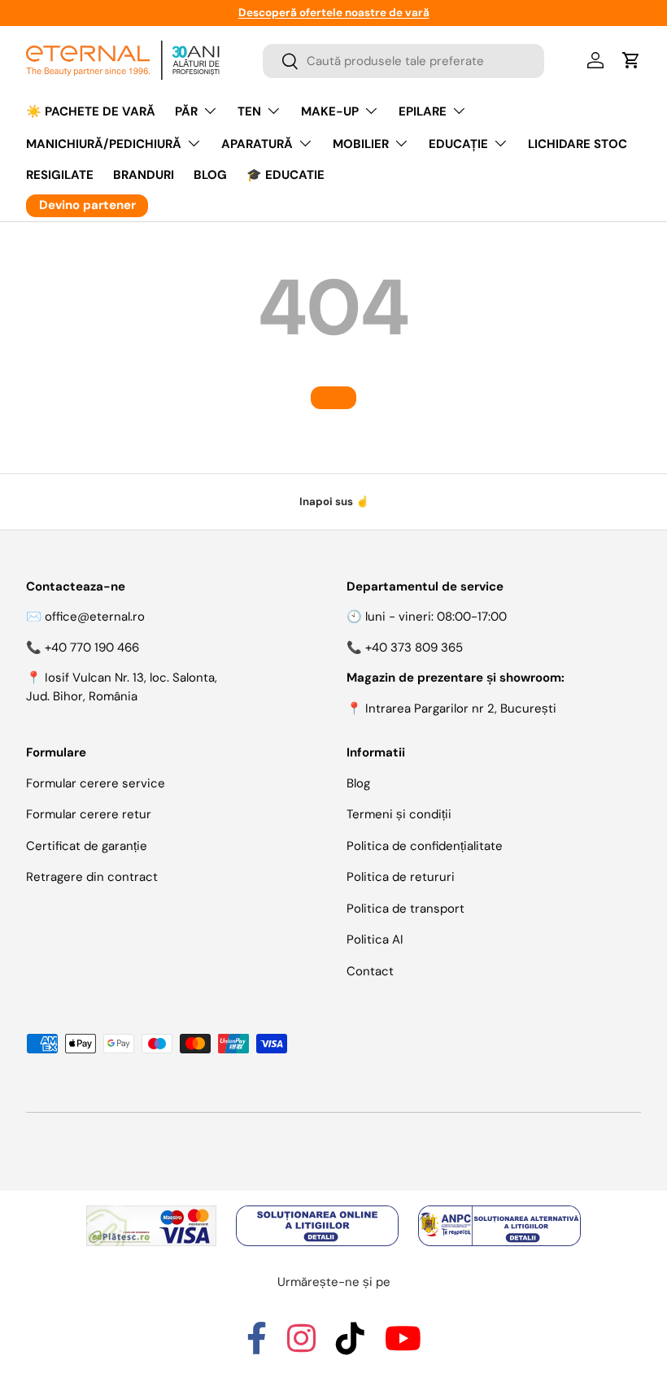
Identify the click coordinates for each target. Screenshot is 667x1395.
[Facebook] (256, 1346)
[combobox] (403, 61)
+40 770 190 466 (92, 647)
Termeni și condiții (399, 814)
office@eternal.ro (95, 616)
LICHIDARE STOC (577, 144)
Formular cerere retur (88, 814)
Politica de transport (405, 908)
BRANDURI (143, 175)
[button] (631, 60)
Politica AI (375, 939)
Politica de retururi (401, 877)
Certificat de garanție (86, 846)
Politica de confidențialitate (425, 846)
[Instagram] (301, 1346)
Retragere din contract (92, 877)
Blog (358, 783)
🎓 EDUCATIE (285, 175)
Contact (370, 971)
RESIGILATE (60, 175)
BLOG (210, 175)
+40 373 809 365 (414, 647)
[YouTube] (403, 1346)
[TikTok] (350, 1346)
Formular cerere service (95, 783)
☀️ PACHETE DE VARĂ (90, 111)
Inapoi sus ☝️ (333, 501)
